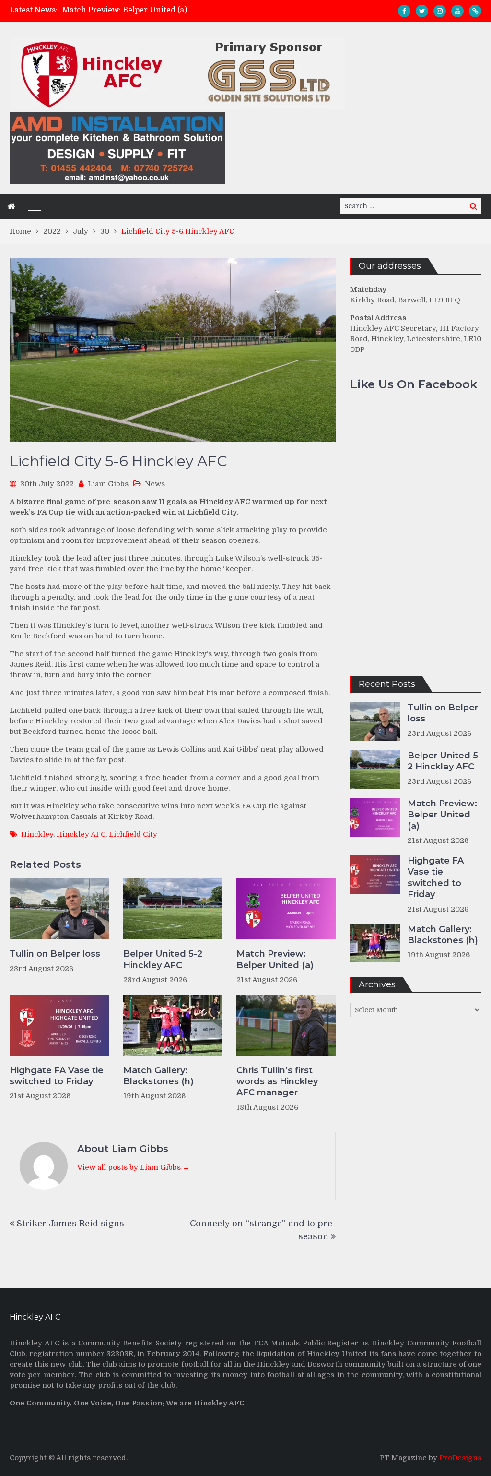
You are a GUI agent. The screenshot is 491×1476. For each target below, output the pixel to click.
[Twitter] (422, 11)
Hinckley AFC (81, 834)
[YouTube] (457, 11)
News (155, 484)
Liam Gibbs (108, 484)
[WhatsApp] (475, 11)
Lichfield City (133, 834)
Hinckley (37, 834)
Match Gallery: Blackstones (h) (158, 1076)
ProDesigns (460, 1457)
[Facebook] (404, 11)
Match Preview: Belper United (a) (124, 10)
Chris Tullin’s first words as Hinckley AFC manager (277, 1081)
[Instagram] (439, 11)
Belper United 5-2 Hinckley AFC (162, 959)
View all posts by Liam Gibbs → (133, 1167)
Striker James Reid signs (70, 1223)
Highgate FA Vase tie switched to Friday (57, 1076)
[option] (177, 10)
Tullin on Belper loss (55, 953)
